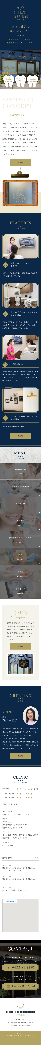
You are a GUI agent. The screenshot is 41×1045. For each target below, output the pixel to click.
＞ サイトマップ (20, 1033)
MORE (20, 162)
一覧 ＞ (36, 857)
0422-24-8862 (8, 845)
